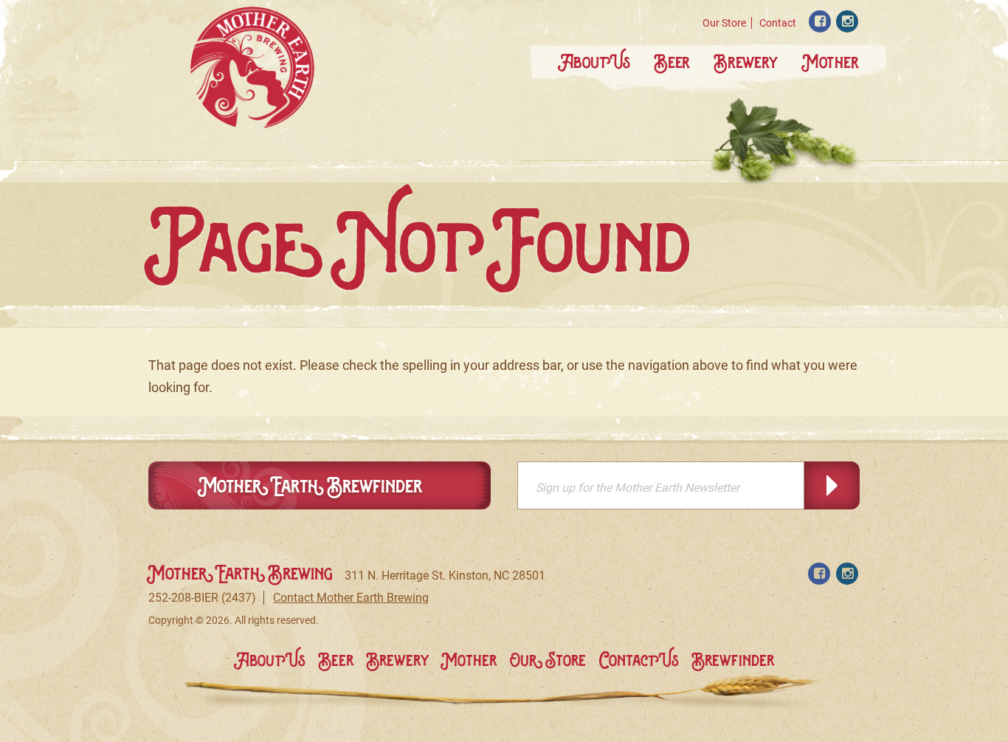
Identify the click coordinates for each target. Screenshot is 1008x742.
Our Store (724, 23)
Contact (777, 23)
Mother (830, 61)
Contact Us (639, 660)
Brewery (746, 61)
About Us (594, 61)
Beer (672, 61)
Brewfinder (733, 660)
